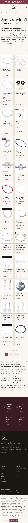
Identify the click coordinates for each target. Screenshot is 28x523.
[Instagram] (2, 457)
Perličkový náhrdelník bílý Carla (6, 246)
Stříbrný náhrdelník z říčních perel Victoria (7, 94)
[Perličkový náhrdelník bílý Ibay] (7, 114)
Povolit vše (14, 520)
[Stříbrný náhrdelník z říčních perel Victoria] (7, 85)
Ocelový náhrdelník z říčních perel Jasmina (20, 198)
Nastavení (5, 520)
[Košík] (26, 7)
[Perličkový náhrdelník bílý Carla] (7, 237)
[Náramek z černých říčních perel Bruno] (21, 329)
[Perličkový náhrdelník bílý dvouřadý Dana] (21, 213)
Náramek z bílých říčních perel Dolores (7, 222)
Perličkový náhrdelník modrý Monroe (20, 152)
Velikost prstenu (5, 494)
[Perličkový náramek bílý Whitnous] (21, 61)
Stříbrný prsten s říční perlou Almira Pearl (20, 176)
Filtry (4, 49)
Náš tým (18, 466)
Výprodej (3, 481)
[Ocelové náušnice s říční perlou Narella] (7, 286)
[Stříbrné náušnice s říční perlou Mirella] (21, 261)
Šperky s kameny (11, 12)
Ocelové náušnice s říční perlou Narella (7, 294)
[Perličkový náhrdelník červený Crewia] (7, 189)
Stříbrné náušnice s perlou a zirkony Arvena (7, 316)
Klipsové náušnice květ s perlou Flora (20, 94)
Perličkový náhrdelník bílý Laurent (6, 69)
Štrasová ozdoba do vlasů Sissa (7, 176)
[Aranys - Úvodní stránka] (14, 7)
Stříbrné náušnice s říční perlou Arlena (20, 316)
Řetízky (3, 476)
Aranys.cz (3, 12)
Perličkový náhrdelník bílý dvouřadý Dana (19, 222)
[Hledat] (4, 7)
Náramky (3, 471)
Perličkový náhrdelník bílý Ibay (6, 122)
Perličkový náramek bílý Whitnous (19, 69)
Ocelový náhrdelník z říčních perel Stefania (7, 338)
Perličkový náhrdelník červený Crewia (7, 198)
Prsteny (3, 468)
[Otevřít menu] (2, 7)
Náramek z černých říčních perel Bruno (20, 338)
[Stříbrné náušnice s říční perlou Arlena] (21, 307)
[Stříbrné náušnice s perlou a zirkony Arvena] (7, 307)
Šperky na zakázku (21, 468)
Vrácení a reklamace (6, 491)
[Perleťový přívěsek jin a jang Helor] (21, 286)
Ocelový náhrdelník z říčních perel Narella (7, 270)
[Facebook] (6, 457)
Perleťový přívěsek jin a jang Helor (20, 294)
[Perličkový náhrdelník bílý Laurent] (7, 61)
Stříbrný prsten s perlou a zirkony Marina (7, 152)
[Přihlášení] (23, 7)
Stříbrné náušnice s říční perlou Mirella (20, 270)
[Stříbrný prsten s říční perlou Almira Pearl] (21, 167)
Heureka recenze (20, 474)
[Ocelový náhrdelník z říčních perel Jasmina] (21, 189)
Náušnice (3, 466)
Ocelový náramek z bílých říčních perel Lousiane (20, 246)
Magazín (18, 471)
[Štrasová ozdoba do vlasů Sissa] (7, 167)
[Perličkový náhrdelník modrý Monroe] (21, 143)
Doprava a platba (5, 489)
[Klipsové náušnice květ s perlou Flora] (21, 85)
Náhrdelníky (4, 474)
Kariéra (17, 476)
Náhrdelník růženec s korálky (20, 122)
